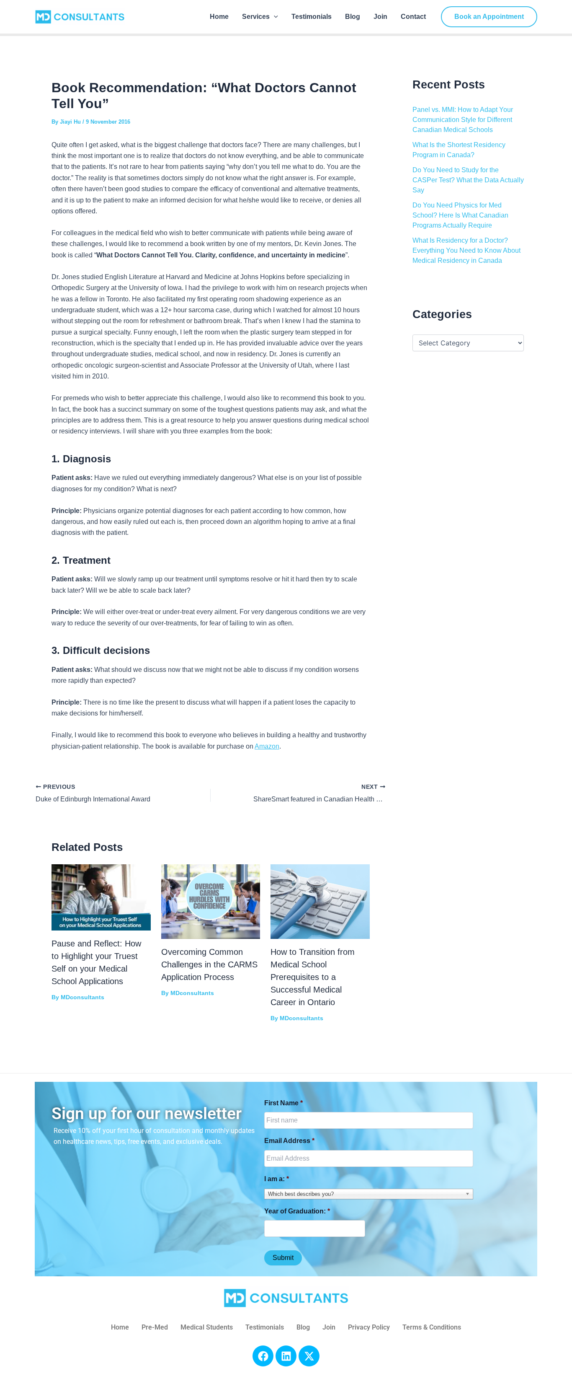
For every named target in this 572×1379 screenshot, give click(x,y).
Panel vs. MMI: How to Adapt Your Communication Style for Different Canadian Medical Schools (462, 119)
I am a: (276, 1178)
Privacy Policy (369, 1327)
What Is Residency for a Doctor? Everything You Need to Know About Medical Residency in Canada (466, 250)
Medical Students (206, 1327)
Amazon (267, 746)
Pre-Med (155, 1327)
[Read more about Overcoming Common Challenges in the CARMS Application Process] (210, 901)
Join (380, 16)
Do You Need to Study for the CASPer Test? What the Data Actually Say (468, 180)
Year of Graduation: (297, 1211)
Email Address (289, 1140)
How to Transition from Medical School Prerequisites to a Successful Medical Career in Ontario (313, 977)
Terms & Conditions (431, 1327)
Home (219, 16)
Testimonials (311, 16)
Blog (352, 16)
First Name (283, 1103)
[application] (274, 17)
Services (256, 16)
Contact (413, 16)
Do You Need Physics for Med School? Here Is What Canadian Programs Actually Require (460, 215)
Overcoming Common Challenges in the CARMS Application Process (209, 964)
